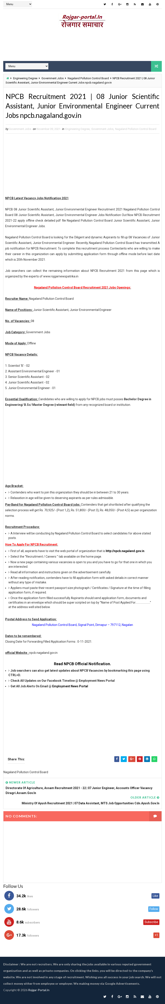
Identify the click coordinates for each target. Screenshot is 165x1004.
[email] (142, 4)
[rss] (135, 4)
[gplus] (120, 4)
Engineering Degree (25, 78)
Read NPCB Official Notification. (82, 664)
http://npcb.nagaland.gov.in (125, 551)
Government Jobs (52, 78)
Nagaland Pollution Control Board (88, 78)
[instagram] (127, 4)
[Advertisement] (82, 45)
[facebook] (112, 4)
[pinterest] (157, 4)
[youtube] (150, 4)
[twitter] (105, 4)
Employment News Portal (70, 686)
